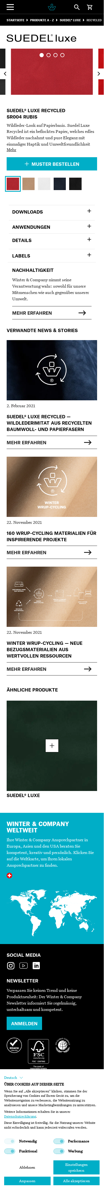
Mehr (11, 149)
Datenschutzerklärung (20, 1116)
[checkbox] (9, 1141)
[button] (13, 1077)
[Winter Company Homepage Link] (52, 7)
